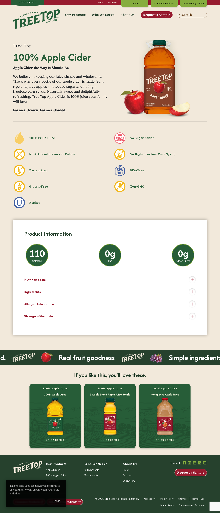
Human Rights (167, 505)
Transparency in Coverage (192, 505)
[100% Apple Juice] (55, 417)
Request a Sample (156, 15)
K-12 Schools (91, 469)
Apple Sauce (53, 469)
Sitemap (182, 498)
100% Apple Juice (56, 475)
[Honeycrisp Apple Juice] (165, 417)
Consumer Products (164, 3)
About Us (127, 14)
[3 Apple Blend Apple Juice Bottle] (110, 417)
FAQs (100, 2)
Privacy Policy (166, 498)
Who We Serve (103, 14)
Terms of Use (198, 498)
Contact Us (112, 2)
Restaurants (91, 475)
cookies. (35, 485)
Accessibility (149, 498)
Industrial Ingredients (193, 3)
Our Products (75, 14)
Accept (57, 500)
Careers (135, 3)
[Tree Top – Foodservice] (27, 14)
